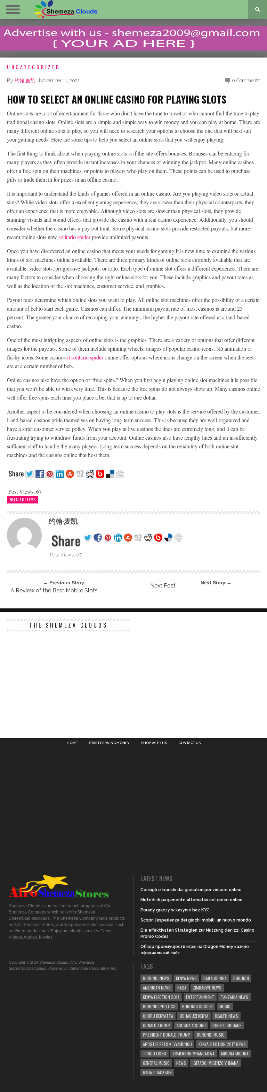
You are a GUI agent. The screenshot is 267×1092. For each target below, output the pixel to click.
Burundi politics (159, 1006)
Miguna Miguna (235, 1053)
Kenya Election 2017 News (222, 1044)
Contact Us (189, 743)
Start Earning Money (109, 743)
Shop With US (154, 743)
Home (72, 743)
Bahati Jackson (157, 1072)
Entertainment (200, 997)
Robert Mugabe (226, 1025)
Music (224, 1006)
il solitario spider (85, 357)
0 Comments (246, 80)
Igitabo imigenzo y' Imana (215, 1063)
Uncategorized (33, 66)
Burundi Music (211, 1035)
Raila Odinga (215, 978)
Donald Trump (156, 1025)
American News (157, 988)
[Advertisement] (59, 678)
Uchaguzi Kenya (194, 1016)
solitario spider (74, 237)
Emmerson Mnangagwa (194, 1053)
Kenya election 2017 (161, 997)
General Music (156, 1063)
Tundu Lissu (154, 1053)
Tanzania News (234, 997)
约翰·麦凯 (25, 80)
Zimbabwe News (207, 988)
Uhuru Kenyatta (158, 1016)
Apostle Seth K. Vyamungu (167, 1044)
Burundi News (156, 978)
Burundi (241, 978)
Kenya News (186, 978)
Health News (226, 1016)
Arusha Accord (191, 1025)
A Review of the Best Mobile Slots (54, 590)
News (181, 1063)
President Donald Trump (166, 1035)
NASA (181, 988)
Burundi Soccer (197, 1006)
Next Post (163, 585)
